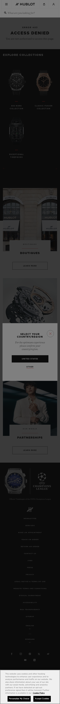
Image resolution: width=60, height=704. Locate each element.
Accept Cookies (42, 699)
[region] (30, 687)
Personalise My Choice (19, 699)
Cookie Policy (39, 693)
